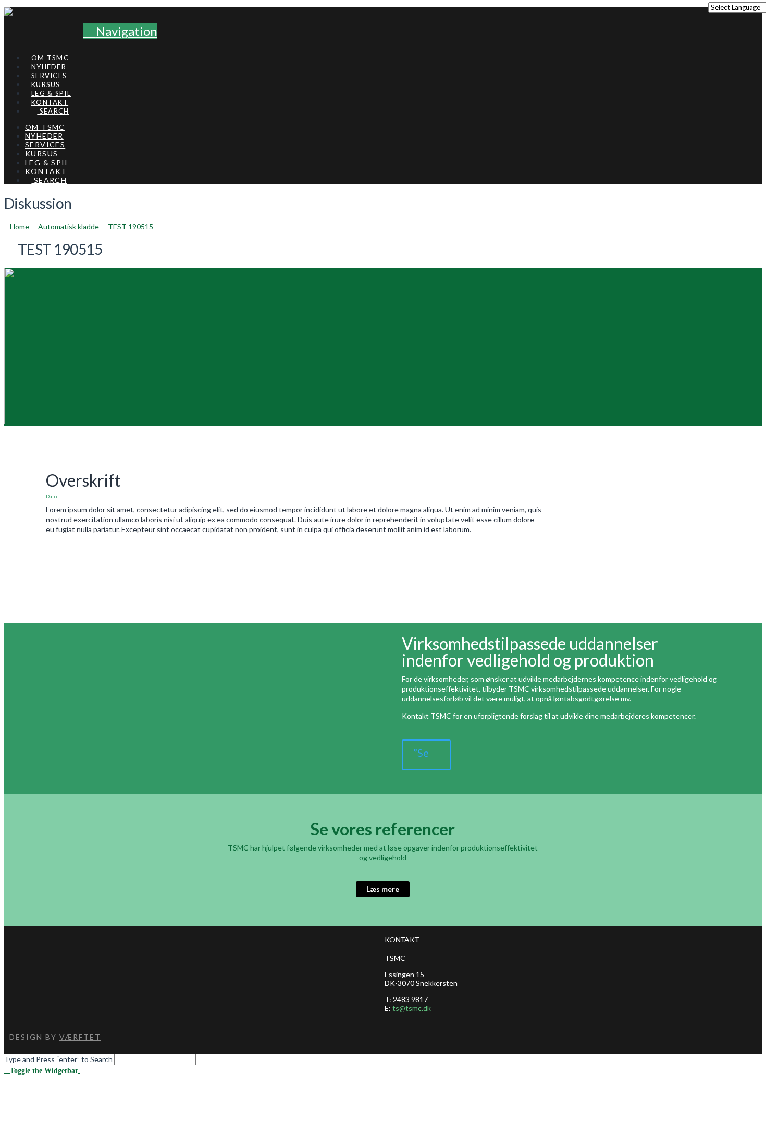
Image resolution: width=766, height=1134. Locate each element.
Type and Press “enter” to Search (58, 1059)
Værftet (80, 1036)
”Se (421, 752)
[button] (120, 31)
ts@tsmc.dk (411, 1008)
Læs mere (382, 888)
